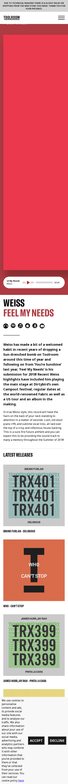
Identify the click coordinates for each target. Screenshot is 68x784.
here (21, 780)
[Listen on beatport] (5, 326)
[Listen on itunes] (20, 325)
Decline (57, 740)
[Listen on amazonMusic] (34, 325)
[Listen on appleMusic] (27, 325)
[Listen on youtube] (42, 326)
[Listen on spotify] (13, 325)
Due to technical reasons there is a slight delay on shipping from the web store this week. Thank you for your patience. (34, 6)
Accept (36, 740)
